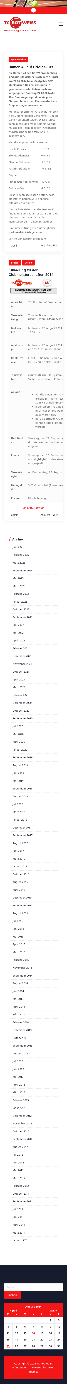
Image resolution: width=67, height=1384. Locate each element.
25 (8, 1346)
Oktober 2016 (21, 874)
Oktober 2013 (21, 1038)
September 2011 (23, 1201)
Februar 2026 (21, 555)
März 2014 (19, 1014)
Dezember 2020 (22, 702)
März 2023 (19, 586)
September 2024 (23, 570)
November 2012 (22, 1123)
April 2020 (19, 741)
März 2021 (19, 687)
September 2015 (23, 905)
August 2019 (20, 765)
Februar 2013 (21, 1100)
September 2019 (23, 757)
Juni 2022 (18, 625)
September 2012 (23, 1139)
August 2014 (20, 983)
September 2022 (23, 617)
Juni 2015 (18, 928)
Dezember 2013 (22, 1030)
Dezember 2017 (22, 827)
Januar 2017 (20, 866)
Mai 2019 (18, 780)
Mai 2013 (18, 1076)
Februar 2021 (21, 695)
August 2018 (20, 796)
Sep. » (53, 1310)
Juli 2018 (18, 804)
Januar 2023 (20, 601)
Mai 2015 (18, 936)
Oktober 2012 (21, 1131)
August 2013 (20, 1053)
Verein (28, 262)
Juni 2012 (18, 1162)
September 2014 (23, 975)
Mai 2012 (18, 1170)
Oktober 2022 (21, 609)
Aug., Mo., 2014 (49, 245)
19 (16, 1339)
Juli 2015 (18, 921)
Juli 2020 (18, 726)
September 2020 (23, 718)
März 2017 (19, 858)
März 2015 (19, 952)
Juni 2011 (18, 1217)
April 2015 (19, 944)
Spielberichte (18, 59)
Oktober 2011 (21, 1193)
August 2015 (20, 913)
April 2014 (19, 1006)
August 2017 (20, 843)
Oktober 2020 (21, 710)
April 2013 (19, 1084)
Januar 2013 (20, 1108)
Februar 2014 (21, 1022)
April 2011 (19, 1224)
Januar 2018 (20, 819)
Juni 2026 (18, 547)
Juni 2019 (18, 773)
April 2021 (19, 679)
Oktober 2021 (21, 671)
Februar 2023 (21, 593)
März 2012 (19, 1178)
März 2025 (19, 562)
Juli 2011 (18, 1209)
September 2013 (23, 1045)
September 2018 (23, 788)
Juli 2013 (18, 1061)
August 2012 (20, 1147)
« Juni (13, 1310)
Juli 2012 (18, 1154)
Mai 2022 (18, 632)
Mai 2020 (18, 734)
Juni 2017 (18, 850)
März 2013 (19, 1092)
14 (33, 1333)
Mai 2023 (18, 578)
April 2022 (19, 640)
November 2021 (22, 664)
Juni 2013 (18, 1069)
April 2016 (19, 890)
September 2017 (23, 835)
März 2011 (19, 1232)
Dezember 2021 (22, 656)
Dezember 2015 (22, 897)
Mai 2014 (18, 999)
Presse (14, 262)
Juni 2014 (18, 991)
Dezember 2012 (22, 1115)
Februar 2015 (21, 960)
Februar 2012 (21, 1185)
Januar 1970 (20, 1240)
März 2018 (19, 812)
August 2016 (20, 882)
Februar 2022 (21, 648)
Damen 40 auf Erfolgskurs (31, 67)
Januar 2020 (20, 749)
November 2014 (22, 967)
